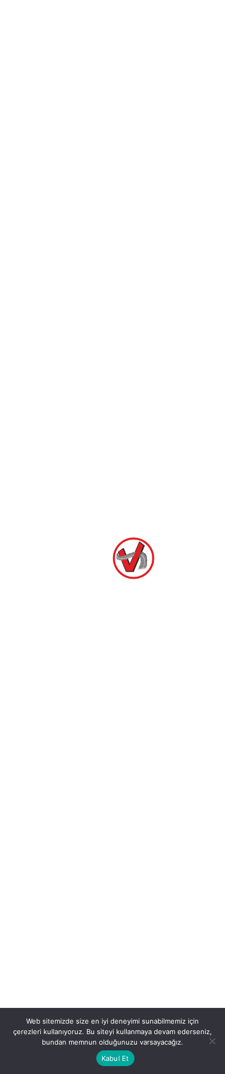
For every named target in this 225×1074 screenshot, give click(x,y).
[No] (212, 1041)
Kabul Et (115, 1058)
